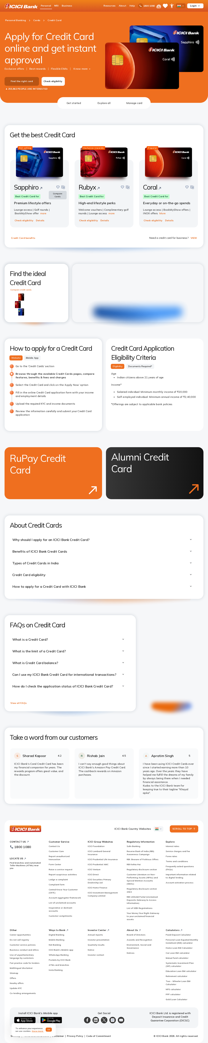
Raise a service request (60, 869)
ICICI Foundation (96, 846)
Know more (80, 68)
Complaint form (57, 884)
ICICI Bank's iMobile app (61, 950)
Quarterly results (96, 945)
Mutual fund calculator (177, 958)
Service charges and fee (178, 851)
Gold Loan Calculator (176, 999)
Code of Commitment (98, 1036)
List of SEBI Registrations (139, 908)
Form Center (55, 864)
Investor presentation (99, 940)
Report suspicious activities (63, 874)
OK (48, 1029)
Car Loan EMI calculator (178, 953)
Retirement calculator (176, 976)
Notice (91, 950)
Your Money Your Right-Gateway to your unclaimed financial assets (143, 916)
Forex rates (171, 856)
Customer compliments (60, 916)
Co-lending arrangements (23, 993)
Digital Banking (56, 935)
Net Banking (55, 945)
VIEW (194, 238)
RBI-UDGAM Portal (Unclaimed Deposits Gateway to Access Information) (142, 900)
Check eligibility (53, 81)
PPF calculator (173, 994)
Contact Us (54, 846)
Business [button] (67, 5)
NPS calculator (173, 989)
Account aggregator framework (65, 897)
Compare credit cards (21, 289)
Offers (13, 978)
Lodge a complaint (58, 879)
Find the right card (22, 81)
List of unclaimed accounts (62, 903)
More (162, 213)
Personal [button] (46, 5)
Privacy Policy (75, 1036)
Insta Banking (56, 970)
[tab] (74, 103)
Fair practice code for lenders (24, 963)
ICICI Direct (93, 874)
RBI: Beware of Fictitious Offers (142, 859)
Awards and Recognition (139, 940)
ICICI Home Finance (97, 887)
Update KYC (16, 988)
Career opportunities (20, 935)
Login (193, 5)
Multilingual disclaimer (21, 968)
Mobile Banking (56, 940)
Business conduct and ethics (24, 950)
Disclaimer (58, 1036)
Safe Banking (133, 846)
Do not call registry (19, 940)
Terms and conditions (177, 861)
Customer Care (56, 851)
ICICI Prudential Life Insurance (103, 859)
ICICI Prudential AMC (98, 864)
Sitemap (14, 973)
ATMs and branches (59, 965)
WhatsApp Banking (59, 955)
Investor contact (96, 955)
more (43, 213)
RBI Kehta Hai (134, 864)
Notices (131, 953)
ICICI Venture (94, 869)
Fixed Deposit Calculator (178, 935)
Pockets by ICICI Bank (60, 960)
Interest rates (172, 846)
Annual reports (95, 935)
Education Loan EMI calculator (181, 971)
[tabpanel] (104, 456)
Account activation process (179, 882)
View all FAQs (18, 703)
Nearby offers (17, 983)
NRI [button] (56, 5)
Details (40, 220)
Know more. (38, 1031)
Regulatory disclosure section (142, 869)
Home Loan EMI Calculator (179, 948)
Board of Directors (136, 935)
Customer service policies (23, 945)
